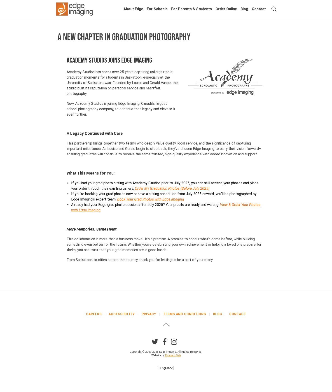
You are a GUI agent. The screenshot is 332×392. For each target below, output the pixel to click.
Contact (259, 9)
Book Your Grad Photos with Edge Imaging (150, 199)
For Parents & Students (191, 9)
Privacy (149, 314)
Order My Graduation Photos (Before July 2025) (172, 188)
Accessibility (122, 314)
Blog (244, 9)
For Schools (157, 9)
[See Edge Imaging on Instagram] (174, 341)
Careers (94, 314)
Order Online (226, 9)
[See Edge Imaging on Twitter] (155, 341)
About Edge (133, 9)
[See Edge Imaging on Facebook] (165, 341)
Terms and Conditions (184, 314)
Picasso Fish (173, 355)
